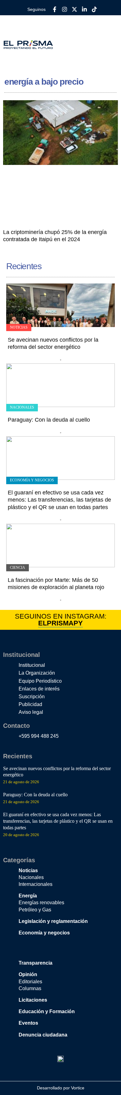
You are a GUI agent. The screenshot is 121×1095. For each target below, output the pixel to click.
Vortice (77, 1087)
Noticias (19, 327)
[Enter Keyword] (90, 41)
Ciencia (17, 567)
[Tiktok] (94, 9)
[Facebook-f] (54, 9)
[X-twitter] (74, 9)
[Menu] (111, 45)
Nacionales (22, 407)
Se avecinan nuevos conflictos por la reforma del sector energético (57, 772)
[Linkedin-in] (84, 9)
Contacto (16, 725)
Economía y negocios (32, 480)
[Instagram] (64, 9)
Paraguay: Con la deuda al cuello (49, 420)
